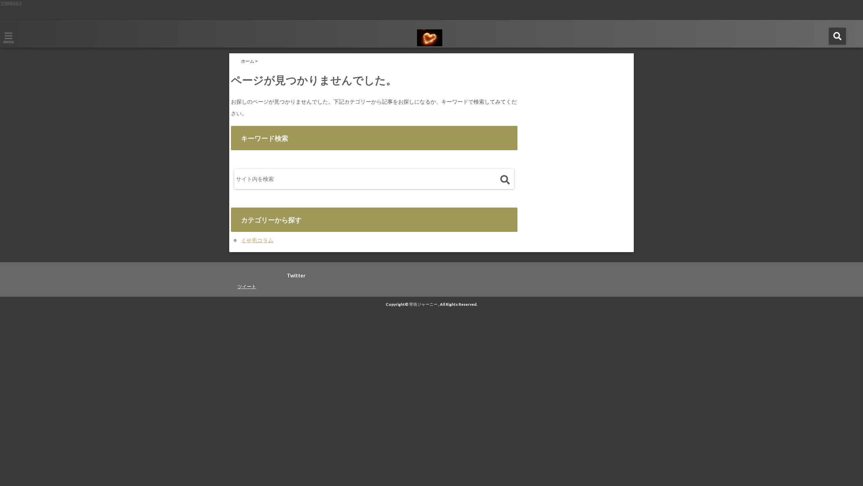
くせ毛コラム (257, 240)
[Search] (504, 180)
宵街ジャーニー (423, 304)
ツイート (246, 286)
